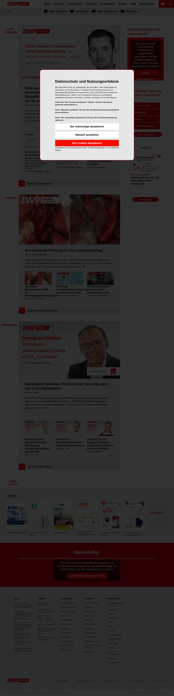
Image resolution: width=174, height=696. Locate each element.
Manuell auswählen (87, 134)
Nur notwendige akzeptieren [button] (87, 126)
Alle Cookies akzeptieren (87, 143)
